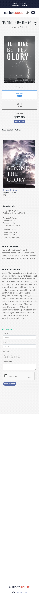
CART (23, 6)
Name (5, 333)
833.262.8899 (21, 3)
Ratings (6, 351)
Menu (34, 12)
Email (5, 342)
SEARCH (14, 6)
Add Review (7, 329)
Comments (7, 362)
